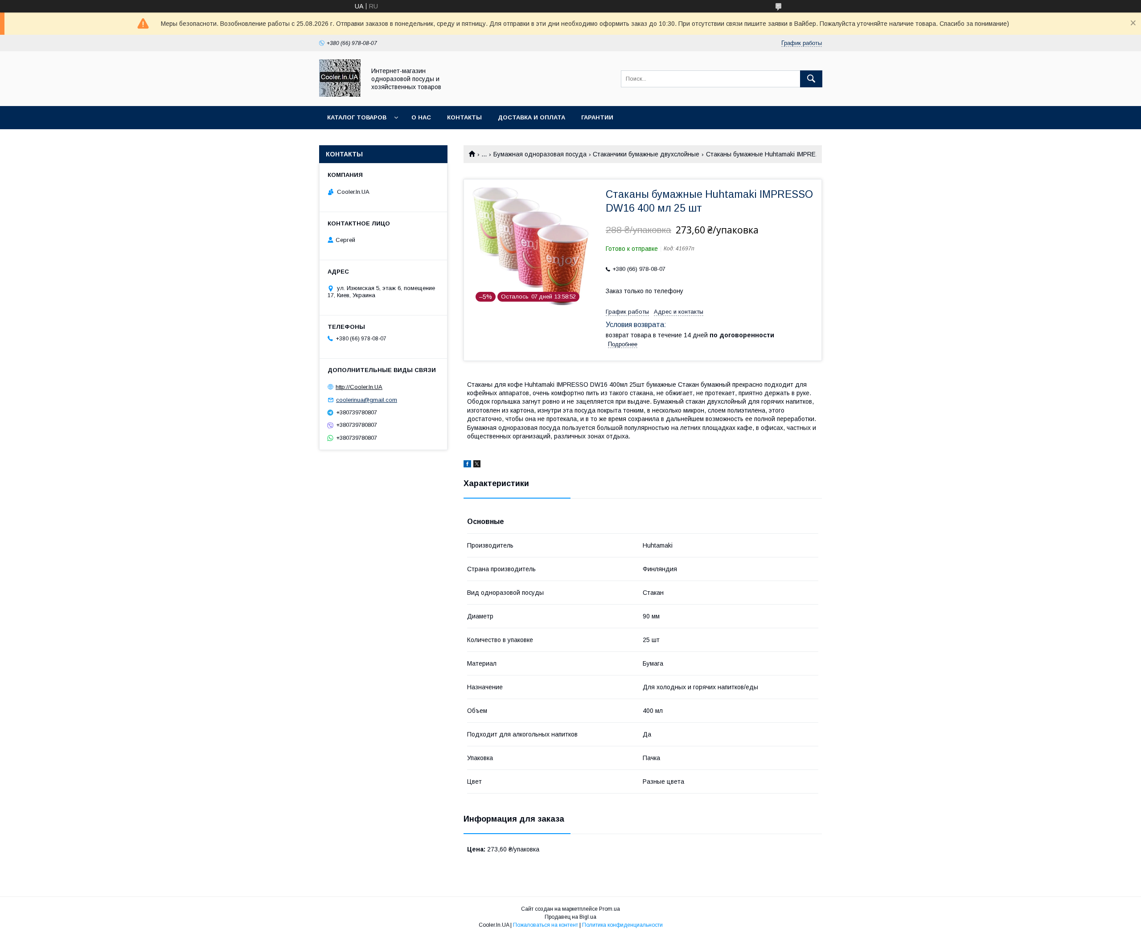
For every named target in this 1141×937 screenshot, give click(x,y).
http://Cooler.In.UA (359, 387)
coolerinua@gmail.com (366, 400)
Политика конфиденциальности (622, 925)
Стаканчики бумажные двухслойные (646, 154)
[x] (476, 465)
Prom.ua (609, 909)
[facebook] (467, 465)
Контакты (464, 117)
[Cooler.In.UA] (340, 94)
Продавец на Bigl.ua (570, 917)
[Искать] (811, 78)
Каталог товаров (356, 117)
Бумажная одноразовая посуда (540, 154)
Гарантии (597, 117)
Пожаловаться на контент (545, 925)
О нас (421, 117)
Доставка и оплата (531, 117)
